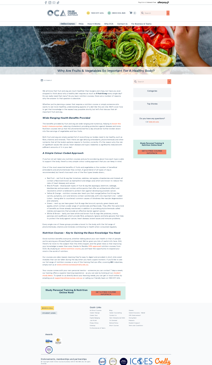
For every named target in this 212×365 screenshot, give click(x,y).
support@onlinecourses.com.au (68, 278)
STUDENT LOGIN (49, 313)
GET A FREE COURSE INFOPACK (106, 293)
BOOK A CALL (47, 308)
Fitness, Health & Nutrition (77, 32)
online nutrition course (71, 249)
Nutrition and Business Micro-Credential (98, 32)
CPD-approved (94, 246)
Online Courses (62, 32)
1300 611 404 (154, 122)
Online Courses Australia (63, 13)
